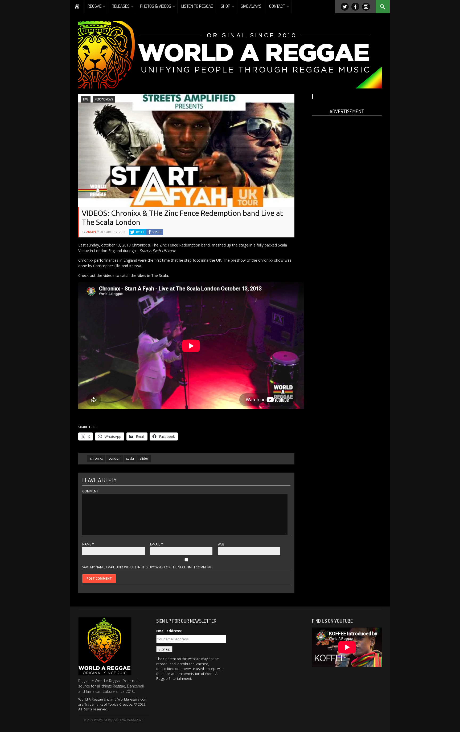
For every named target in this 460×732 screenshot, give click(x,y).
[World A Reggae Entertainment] (230, 54)
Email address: (169, 630)
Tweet (140, 231)
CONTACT (277, 6)
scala (130, 458)
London (114, 458)
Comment (90, 491)
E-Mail (155, 544)
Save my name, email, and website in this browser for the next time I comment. (147, 567)
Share (157, 231)
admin (91, 231)
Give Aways (251, 6)
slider (144, 458)
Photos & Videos (155, 6)
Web (221, 544)
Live (85, 99)
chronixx (96, 458)
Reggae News (104, 99)
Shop (225, 6)
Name (86, 544)
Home (77, 6)
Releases (121, 6)
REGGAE (94, 6)
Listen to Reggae (197, 6)
